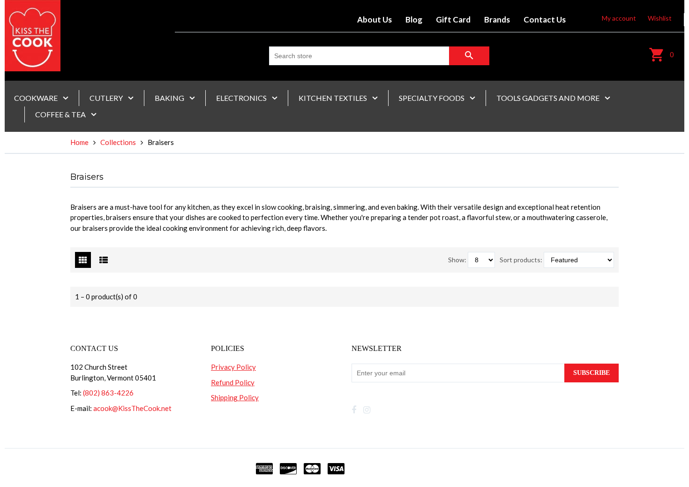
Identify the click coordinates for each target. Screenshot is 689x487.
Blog (413, 19)
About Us (374, 19)
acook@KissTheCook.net (132, 408)
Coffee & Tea (61, 114)
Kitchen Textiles (333, 97)
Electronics (242, 97)
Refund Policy (233, 382)
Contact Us (545, 19)
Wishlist (660, 18)
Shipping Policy (235, 397)
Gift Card (453, 19)
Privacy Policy (233, 367)
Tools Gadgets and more (548, 97)
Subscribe (591, 372)
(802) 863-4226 (108, 392)
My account (619, 18)
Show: (457, 260)
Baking (170, 97)
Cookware (36, 97)
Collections (118, 142)
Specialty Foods (432, 97)
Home (79, 142)
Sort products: (521, 260)
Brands (497, 19)
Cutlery (107, 97)
